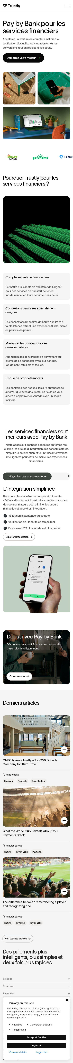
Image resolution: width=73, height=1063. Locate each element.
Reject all (36, 1045)
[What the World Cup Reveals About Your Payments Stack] (36, 820)
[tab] (27, 476)
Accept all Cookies (36, 1037)
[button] (66, 6)
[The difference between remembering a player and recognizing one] (36, 891)
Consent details (17, 1052)
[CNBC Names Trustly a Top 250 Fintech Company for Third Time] (36, 749)
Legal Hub (41, 1052)
